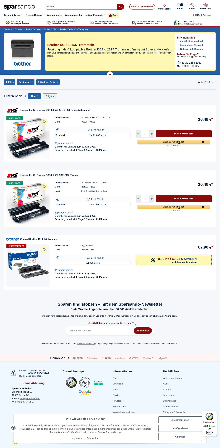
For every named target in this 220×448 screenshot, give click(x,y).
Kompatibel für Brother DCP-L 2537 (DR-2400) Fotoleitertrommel (55, 110)
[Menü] (215, 413)
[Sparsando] (19, 6)
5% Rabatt (98, 323)
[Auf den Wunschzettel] (44, 121)
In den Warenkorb (183, 133)
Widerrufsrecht (170, 406)
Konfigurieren (180, 428)
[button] (192, 7)
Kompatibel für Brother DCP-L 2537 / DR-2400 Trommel (50, 175)
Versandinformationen (124, 412)
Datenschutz (169, 400)
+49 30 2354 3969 (190, 62)
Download (118, 383)
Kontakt (116, 389)
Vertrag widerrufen (172, 378)
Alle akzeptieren (180, 419)
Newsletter (118, 400)
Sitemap (167, 389)
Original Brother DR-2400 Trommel (38, 239)
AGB (165, 383)
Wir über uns (119, 406)
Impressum (168, 395)
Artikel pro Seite (46, 82)
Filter (11, 82)
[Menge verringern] (138, 133)
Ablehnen (180, 436)
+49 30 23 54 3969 (24, 402)
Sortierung (24, 82)
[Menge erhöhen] (151, 133)
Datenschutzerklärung (86, 343)
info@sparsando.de (30, 398)
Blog (115, 378)
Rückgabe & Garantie (174, 412)
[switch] (209, 432)
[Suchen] (120, 7)
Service (116, 395)
